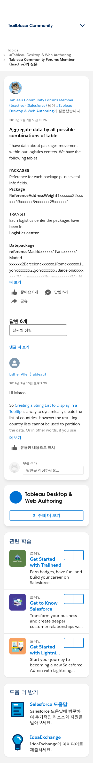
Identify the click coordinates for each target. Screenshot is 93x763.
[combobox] (38, 330)
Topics (12, 50)
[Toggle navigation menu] (82, 25)
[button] (46, 515)
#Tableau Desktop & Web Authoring (40, 54)
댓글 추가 (30, 463)
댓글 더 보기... (21, 347)
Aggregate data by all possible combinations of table (42, 132)
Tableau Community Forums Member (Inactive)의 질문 (41, 61)
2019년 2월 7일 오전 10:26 (28, 120)
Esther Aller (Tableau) (27, 374)
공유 (18, 302)
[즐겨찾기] (69, 555)
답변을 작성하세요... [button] (42, 470)
